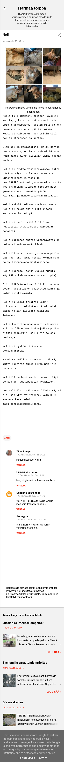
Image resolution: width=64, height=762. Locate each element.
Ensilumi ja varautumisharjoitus (25, 662)
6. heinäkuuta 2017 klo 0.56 (31, 475)
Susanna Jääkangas (28, 492)
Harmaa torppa (32, 8)
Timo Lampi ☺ (25, 451)
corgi (7, 437)
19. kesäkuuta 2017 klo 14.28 (31, 454)
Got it (42, 758)
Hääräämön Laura (27, 472)
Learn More (26, 758)
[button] (59, 35)
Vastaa (20, 465)
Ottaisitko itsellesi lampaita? (23, 623)
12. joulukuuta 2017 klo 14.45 (31, 496)
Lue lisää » (53, 652)
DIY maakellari (13, 702)
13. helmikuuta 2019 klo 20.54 (32, 519)
